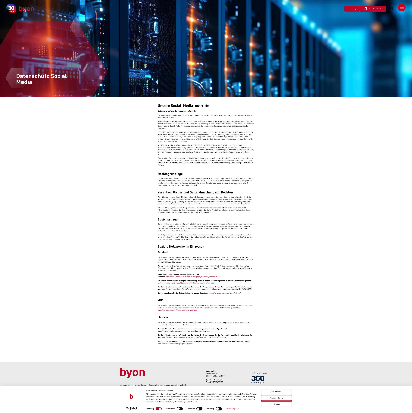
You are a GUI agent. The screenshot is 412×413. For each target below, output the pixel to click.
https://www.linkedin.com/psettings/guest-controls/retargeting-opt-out (185, 331)
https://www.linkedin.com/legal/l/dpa (176, 337)
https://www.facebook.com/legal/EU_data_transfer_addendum (186, 289)
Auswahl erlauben (276, 398)
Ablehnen (276, 404)
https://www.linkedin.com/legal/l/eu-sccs (210, 337)
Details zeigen (231, 409)
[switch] (180, 408)
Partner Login (352, 9)
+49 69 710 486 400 (215, 380)
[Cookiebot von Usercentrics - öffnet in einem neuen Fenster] (131, 408)
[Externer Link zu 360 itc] (257, 383)
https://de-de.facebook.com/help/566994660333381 (232, 289)
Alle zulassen (277, 392)
